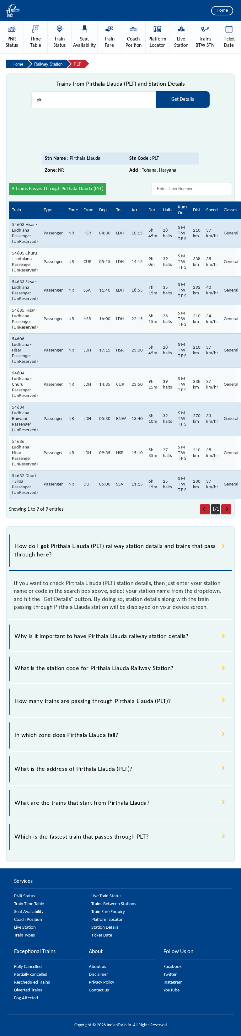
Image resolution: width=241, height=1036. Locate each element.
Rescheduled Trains (32, 982)
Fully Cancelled (28, 966)
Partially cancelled (30, 974)
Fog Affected (26, 998)
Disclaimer (98, 974)
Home (222, 10)
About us (97, 966)
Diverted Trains (28, 990)
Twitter (170, 974)
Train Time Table (29, 904)
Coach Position (28, 919)
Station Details (104, 927)
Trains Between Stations (113, 904)
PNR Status (24, 896)
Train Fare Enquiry (108, 912)
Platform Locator (107, 919)
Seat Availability (29, 912)
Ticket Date (101, 935)
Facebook (172, 966)
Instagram (173, 982)
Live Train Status (106, 896)
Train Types (24, 935)
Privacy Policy (101, 982)
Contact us (99, 990)
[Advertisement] (120, 130)
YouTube (171, 990)
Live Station (25, 927)
